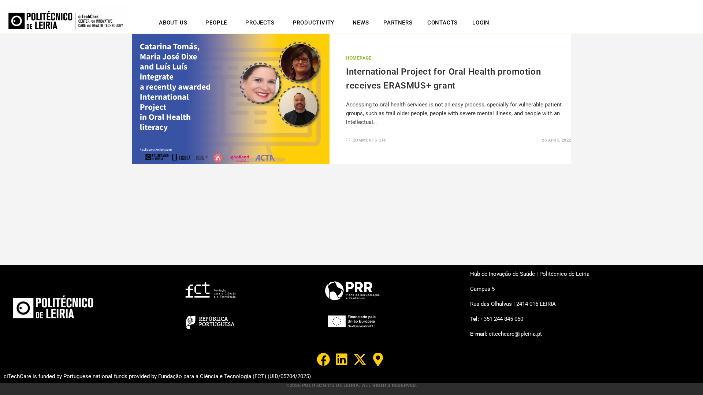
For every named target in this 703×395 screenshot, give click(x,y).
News (361, 22)
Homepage (359, 58)
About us (173, 22)
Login (481, 22)
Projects (259, 22)
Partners (397, 22)
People (216, 22)
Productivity (314, 22)
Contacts (442, 22)
